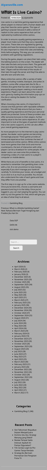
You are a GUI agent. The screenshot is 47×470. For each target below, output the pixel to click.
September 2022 (21, 377)
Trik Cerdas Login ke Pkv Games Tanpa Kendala (24, 449)
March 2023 (19, 361)
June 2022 (18, 385)
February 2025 (20, 302)
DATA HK (13, 225)
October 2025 (20, 282)
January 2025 (19, 305)
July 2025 (18, 289)
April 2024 (18, 328)
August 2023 (19, 349)
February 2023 (20, 364)
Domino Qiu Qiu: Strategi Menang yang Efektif (25, 436)
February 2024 (20, 333)
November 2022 (21, 372)
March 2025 (19, 300)
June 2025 (18, 292)
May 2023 (18, 356)
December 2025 (21, 277)
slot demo (14, 229)
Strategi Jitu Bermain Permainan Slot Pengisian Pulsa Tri (25, 455)
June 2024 (18, 323)
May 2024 (18, 326)
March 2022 (19, 392)
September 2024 (21, 315)
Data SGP (14, 220)
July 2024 (18, 320)
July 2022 (18, 382)
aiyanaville (28, 17)
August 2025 (19, 287)
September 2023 (21, 346)
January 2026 (19, 274)
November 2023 (21, 341)
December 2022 (21, 369)
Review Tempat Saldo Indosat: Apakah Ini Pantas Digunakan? (23, 443)
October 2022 (20, 374)
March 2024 (19, 331)
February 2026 (20, 271)
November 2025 (21, 279)
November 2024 (21, 310)
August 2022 (19, 380)
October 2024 (20, 313)
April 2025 (18, 297)
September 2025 (21, 284)
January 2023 (19, 367)
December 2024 (21, 307)
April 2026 (18, 266)
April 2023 (18, 359)
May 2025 (18, 295)
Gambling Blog (16, 203)
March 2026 (19, 269)
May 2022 (18, 387)
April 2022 (18, 390)
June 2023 (18, 354)
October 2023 (20, 343)
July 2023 (18, 351)
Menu (8, 11)
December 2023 (21, 338)
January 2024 (19, 336)
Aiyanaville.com (12, 5)
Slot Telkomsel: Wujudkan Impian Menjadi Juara (25, 431)
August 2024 (19, 318)
